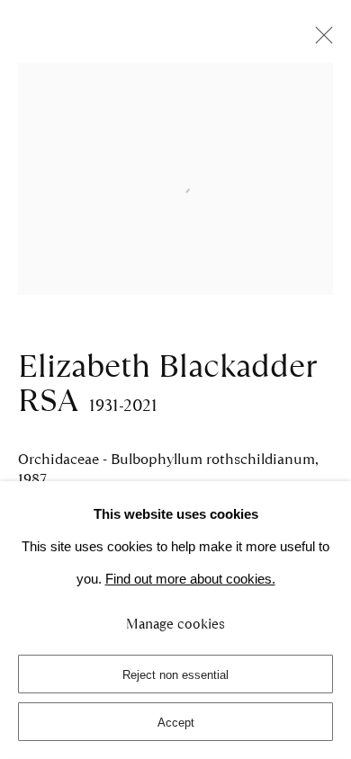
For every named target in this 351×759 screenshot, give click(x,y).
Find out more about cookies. (190, 579)
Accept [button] (176, 722)
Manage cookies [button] (175, 624)
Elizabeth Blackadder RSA (166, 383)
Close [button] (319, 40)
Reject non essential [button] (175, 675)
